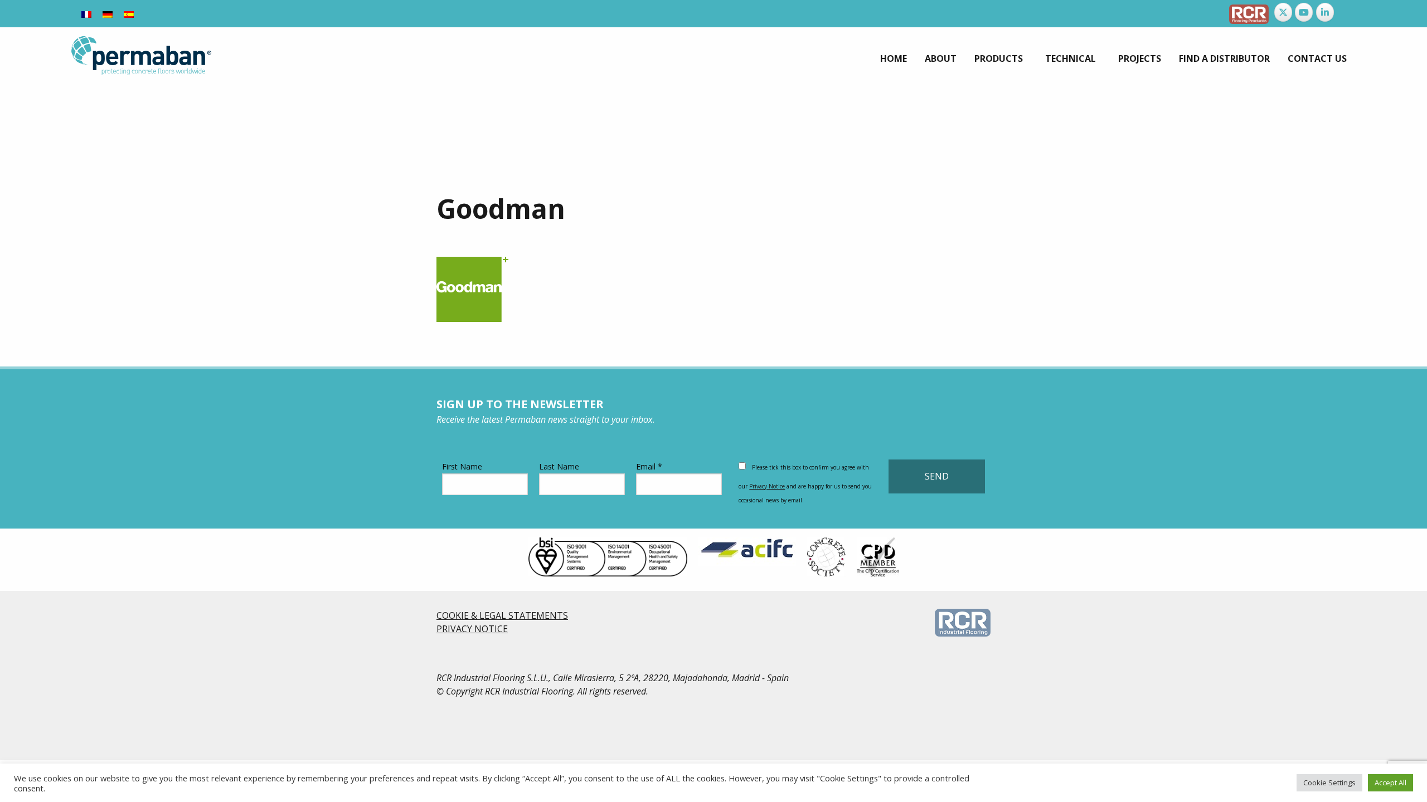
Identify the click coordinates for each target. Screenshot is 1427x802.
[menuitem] (893, 58)
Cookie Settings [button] (1329, 782)
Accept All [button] (1390, 782)
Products (998, 58)
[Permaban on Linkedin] (1325, 12)
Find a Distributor (1224, 58)
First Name (462, 466)
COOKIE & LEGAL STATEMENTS (502, 615)
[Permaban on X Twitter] (1283, 12)
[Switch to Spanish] (128, 13)
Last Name (559, 466)
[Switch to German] (107, 13)
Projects (1139, 58)
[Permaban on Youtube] (1304, 12)
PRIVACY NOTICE (472, 629)
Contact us (1317, 58)
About (941, 58)
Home (893, 58)
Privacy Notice (767, 486)
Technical (1070, 58)
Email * (649, 466)
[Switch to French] (86, 13)
